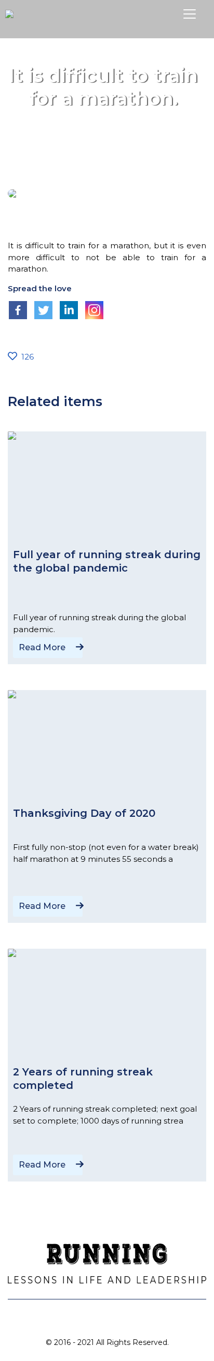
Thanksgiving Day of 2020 (84, 813)
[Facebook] (18, 310)
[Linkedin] (69, 310)
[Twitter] (43, 310)
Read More (42, 647)
